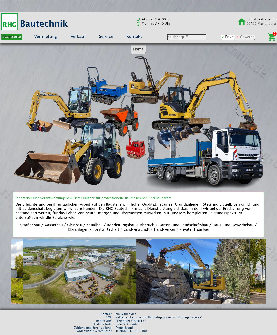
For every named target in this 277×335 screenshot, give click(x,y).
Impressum (104, 321)
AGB (109, 317)
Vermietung (45, 37)
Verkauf (78, 37)
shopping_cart (272, 37)
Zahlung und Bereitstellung (93, 327)
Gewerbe (247, 37)
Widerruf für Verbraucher (94, 331)
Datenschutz (103, 324)
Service (106, 37)
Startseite (11, 37)
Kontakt (134, 37)
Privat (230, 37)
